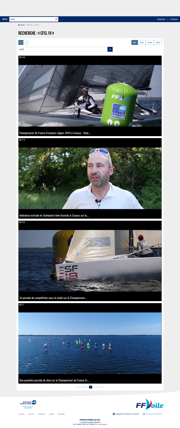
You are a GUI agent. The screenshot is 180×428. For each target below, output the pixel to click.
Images (158, 43)
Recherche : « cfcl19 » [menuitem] (33, 25)
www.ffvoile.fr (103, 424)
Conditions (41, 414)
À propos (21, 414)
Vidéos (142, 43)
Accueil (22, 25)
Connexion (161, 19)
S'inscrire (174, 19)
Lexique (51, 414)
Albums (150, 43)
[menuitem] (22, 25)
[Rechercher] (56, 19)
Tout (134, 43)
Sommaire (61, 414)
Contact (31, 414)
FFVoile (146, 7)
